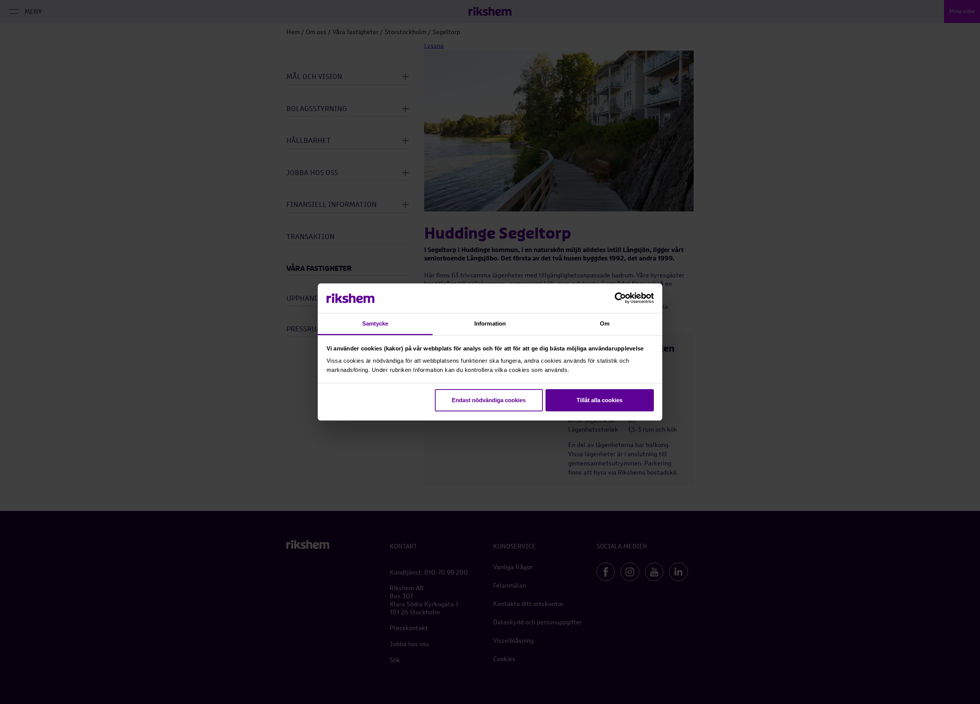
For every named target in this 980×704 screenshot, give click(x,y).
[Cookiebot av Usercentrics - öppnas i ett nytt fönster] (620, 298)
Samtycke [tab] (375, 323)
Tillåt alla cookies (599, 400)
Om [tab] (604, 323)
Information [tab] (490, 323)
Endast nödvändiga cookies (489, 400)
